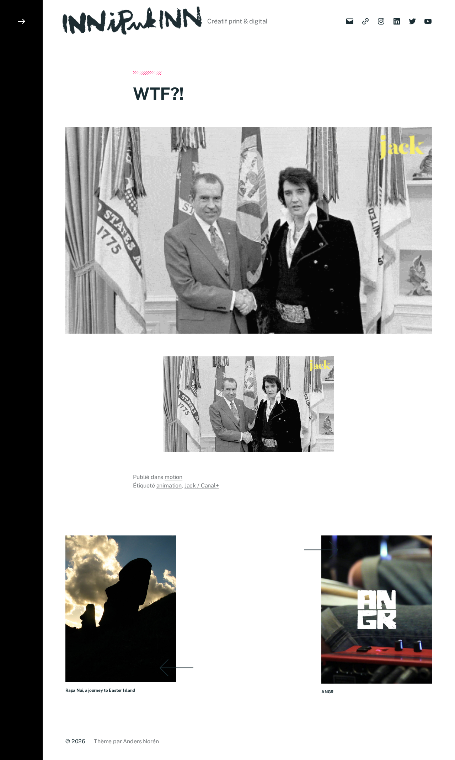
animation (169, 485)
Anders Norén (141, 741)
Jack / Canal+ (201, 485)
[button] (21, 380)
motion (173, 477)
